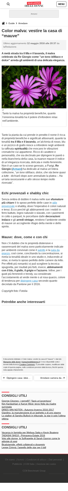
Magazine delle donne (12, 362)
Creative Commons (27, 364)
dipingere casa (29, 280)
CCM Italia (29, 464)
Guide (11, 23)
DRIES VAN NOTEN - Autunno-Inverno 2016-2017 (28, 409)
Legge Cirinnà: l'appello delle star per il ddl (24, 447)
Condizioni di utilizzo (36, 459)
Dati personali (55, 459)
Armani (16, 169)
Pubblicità (17, 464)
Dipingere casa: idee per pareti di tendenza (18, 378)
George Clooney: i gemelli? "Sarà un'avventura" (26, 401)
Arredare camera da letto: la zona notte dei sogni (49, 378)
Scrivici (20, 459)
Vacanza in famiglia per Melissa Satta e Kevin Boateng (30, 432)
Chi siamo (10, 459)
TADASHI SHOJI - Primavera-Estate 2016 (23, 435)
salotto (41, 250)
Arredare (23, 23)
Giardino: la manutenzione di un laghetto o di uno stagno (31, 412)
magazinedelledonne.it (30, 362)
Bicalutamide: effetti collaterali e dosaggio (23, 444)
